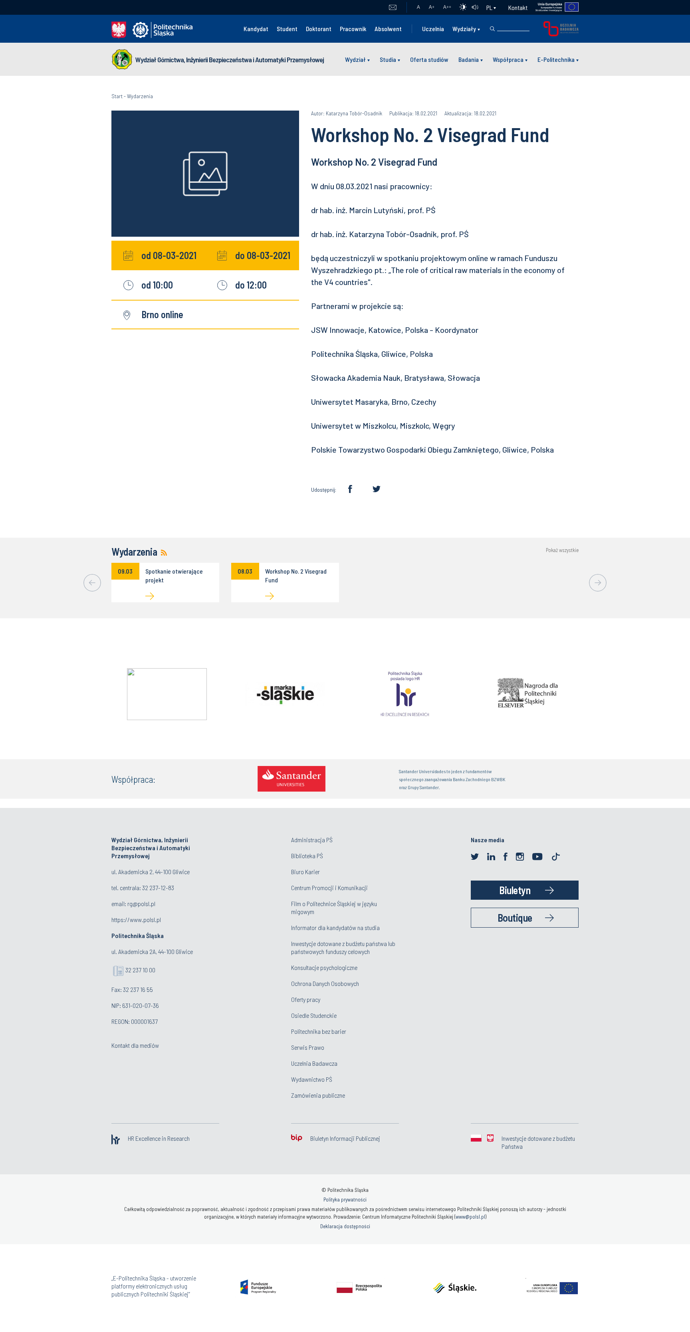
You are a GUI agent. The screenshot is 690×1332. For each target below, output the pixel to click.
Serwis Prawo (307, 1047)
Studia (388, 59)
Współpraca (508, 59)
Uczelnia (433, 28)
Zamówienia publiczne (318, 1095)
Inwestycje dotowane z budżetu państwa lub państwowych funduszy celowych (343, 947)
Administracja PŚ (312, 839)
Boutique (515, 917)
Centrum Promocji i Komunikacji (329, 887)
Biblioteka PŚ (307, 855)
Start (117, 96)
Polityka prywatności (345, 1199)
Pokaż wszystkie (562, 550)
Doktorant (318, 28)
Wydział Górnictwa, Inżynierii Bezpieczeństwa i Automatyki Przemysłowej (229, 59)
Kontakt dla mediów (135, 1045)
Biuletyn (514, 890)
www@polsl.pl (470, 1216)
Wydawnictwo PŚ (311, 1079)
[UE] (553, 7)
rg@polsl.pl (141, 903)
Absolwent (388, 28)
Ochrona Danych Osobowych (325, 983)
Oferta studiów (429, 59)
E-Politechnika (556, 59)
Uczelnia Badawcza (314, 1063)
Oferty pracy (305, 999)
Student (287, 28)
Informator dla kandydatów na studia (335, 927)
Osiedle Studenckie (314, 1015)
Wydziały (464, 28)
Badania (468, 59)
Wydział (355, 59)
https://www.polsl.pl (136, 919)
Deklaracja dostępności (345, 1226)
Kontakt (517, 7)
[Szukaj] (492, 28)
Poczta (393, 7)
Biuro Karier (305, 871)
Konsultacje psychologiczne (324, 967)
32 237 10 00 (140, 970)
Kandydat (256, 28)
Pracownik (353, 28)
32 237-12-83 (158, 887)
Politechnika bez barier (318, 1031)
